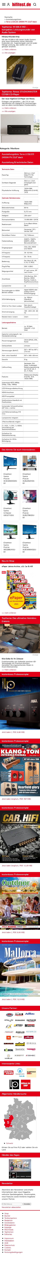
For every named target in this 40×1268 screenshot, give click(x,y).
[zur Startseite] (21, 4)
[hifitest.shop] (25, 1088)
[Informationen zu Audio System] (19, 1014)
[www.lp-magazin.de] (14, 1088)
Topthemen (8, 1232)
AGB (6, 1243)
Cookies (7, 1247)
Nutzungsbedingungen (13, 1252)
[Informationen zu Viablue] (9, 1057)
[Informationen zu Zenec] (30, 1056)
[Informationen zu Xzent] (19, 1056)
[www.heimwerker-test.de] (31, 1077)
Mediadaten (9, 1241)
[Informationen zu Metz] (28, 1037)
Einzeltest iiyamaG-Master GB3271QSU (9, 511)
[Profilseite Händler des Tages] (20, 1169)
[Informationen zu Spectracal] (20, 1049)
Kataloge (7, 1227)
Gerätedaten (9, 1223)
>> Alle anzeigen (8, 53)
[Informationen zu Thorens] (31, 1049)
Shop (6, 1213)
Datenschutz (9, 1245)
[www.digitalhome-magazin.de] (8, 1077)
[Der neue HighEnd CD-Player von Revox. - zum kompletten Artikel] (20, 128)
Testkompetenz (10, 1218)
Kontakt (7, 1250)
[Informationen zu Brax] (8, 1020)
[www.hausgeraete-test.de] (20, 1077)
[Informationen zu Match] (17, 1037)
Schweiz (9, 1143)
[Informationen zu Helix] (20, 1032)
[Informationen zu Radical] (8, 1050)
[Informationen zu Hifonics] (31, 1032)
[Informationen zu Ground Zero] (8, 1032)
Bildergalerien (10, 1225)
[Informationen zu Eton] (18, 1025)
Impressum (9, 1238)
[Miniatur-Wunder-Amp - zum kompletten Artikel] (20, 70)
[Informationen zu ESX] (8, 1026)
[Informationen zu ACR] (9, 1014)
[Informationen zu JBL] (8, 1038)
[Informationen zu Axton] (29, 1013)
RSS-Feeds (8, 1230)
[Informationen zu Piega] (31, 1044)
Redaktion (8, 1220)
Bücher (7, 1216)
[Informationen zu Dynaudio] (20, 1020)
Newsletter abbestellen (11, 1207)
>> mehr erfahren (9, 613)
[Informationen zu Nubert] (20, 1044)
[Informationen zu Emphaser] (31, 1020)
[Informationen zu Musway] (8, 1044)
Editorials (8, 1234)
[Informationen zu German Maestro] (29, 1025)
